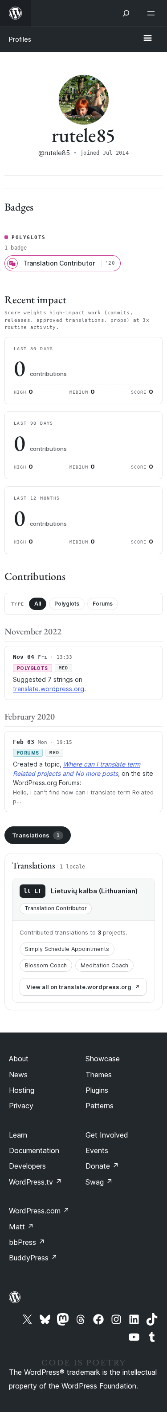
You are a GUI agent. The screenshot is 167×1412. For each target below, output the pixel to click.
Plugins (97, 1090)
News (18, 1074)
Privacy (21, 1105)
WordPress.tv (35, 1181)
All (37, 603)
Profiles (20, 39)
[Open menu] (152, 13)
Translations (36, 835)
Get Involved (107, 1134)
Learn (18, 1134)
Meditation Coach (104, 965)
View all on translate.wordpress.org (78, 986)
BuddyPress (33, 1257)
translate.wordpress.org (48, 688)
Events (97, 1150)
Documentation (34, 1150)
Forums (103, 603)
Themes (99, 1074)
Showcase (103, 1058)
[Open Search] (126, 13)
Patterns (100, 1105)
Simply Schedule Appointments (67, 949)
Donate (102, 1166)
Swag (99, 1181)
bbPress (27, 1242)
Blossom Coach (46, 965)
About (19, 1058)
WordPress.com (39, 1210)
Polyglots (66, 603)
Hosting (21, 1090)
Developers (27, 1166)
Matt (21, 1226)
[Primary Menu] (147, 38)
